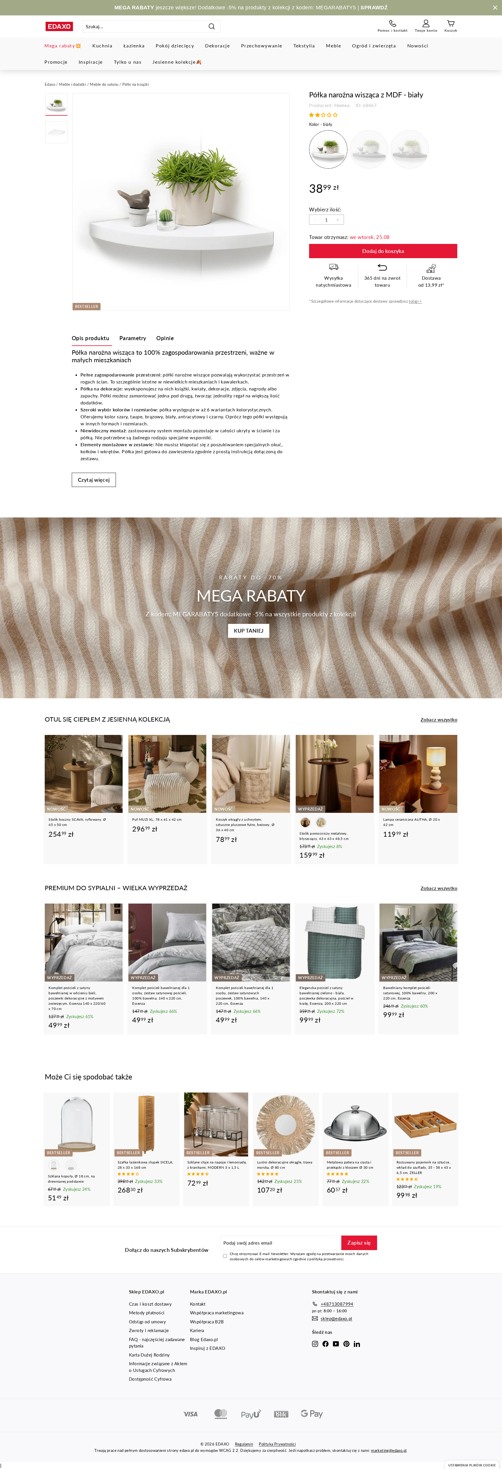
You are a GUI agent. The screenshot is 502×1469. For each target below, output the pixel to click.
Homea (342, 105)
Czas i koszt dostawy (150, 1303)
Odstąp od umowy (147, 1321)
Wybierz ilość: (325, 209)
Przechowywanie (261, 45)
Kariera (197, 1330)
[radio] (328, 149)
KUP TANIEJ (248, 630)
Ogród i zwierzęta (374, 45)
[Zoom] (181, 201)
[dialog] (472, 1465)
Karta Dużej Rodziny (149, 1354)
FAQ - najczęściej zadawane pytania (157, 1343)
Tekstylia (304, 45)
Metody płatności (146, 1312)
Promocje (56, 62)
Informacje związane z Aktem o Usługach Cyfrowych (158, 1367)
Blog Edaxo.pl (204, 1339)
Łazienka (134, 45)
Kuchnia (102, 45)
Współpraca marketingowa (216, 1312)
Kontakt (198, 1303)
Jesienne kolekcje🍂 (177, 62)
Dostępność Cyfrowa (150, 1378)
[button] (324, 114)
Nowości (418, 45)
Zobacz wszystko (439, 719)
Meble (333, 45)
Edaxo (50, 84)
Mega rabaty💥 (62, 45)
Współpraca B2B (207, 1321)
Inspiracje (91, 62)
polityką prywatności (326, 1259)
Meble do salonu (104, 84)
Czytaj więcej (94, 479)
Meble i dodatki (72, 84)
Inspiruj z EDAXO (207, 1348)
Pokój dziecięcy (175, 45)
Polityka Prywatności (277, 1444)
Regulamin (244, 1444)
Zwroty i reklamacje (149, 1330)
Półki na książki (135, 84)
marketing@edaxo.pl (388, 1450)
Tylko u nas (128, 62)
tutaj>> (415, 301)
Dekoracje (217, 45)
